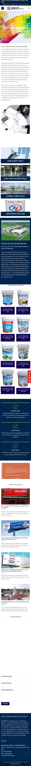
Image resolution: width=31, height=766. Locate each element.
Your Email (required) (6, 683)
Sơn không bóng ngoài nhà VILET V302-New (7, 363)
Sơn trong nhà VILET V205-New (23, 390)
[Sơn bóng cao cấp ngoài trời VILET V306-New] (23, 298)
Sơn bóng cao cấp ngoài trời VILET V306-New (23, 310)
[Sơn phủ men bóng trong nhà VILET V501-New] (8, 298)
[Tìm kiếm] (29, 8)
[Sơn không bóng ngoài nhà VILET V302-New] (8, 352)
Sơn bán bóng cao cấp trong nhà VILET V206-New (7, 390)
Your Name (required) (6, 676)
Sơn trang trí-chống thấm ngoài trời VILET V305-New (7, 337)
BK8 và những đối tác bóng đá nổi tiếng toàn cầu (14, 668)
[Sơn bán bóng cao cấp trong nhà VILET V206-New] (8, 377)
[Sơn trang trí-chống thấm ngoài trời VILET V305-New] (8, 325)
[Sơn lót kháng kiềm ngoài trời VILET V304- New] (23, 325)
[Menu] (2, 8)
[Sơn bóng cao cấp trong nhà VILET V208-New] (23, 352)
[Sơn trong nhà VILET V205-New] (23, 379)
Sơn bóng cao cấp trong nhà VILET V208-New (23, 364)
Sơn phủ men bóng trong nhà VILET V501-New (7, 310)
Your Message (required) (7, 690)
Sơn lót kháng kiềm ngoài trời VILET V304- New (23, 337)
